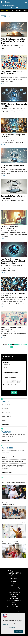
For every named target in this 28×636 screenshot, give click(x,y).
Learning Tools (6, 412)
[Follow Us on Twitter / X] (15, 7)
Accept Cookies (19, 631)
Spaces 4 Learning (14, 611)
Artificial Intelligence (7, 404)
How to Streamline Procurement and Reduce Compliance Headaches (13, 503)
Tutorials (12, 10)
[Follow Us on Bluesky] (11, 8)
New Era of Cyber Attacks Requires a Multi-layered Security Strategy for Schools (13, 261)
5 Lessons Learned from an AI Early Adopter (12, 328)
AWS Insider (14, 586)
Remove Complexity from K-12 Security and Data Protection (13, 451)
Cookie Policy (5, 624)
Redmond (14, 604)
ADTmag (14, 583)
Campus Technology (14, 590)
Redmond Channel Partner (14, 606)
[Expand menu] (26, 2)
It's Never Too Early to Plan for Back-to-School (13, 523)
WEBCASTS (6, 432)
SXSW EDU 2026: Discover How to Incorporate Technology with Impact (13, 483)
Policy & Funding (6, 416)
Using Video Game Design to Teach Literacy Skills (11, 72)
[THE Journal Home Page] (7, 2)
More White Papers (7, 472)
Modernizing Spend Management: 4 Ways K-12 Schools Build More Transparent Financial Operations (13, 467)
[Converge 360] (14, 573)
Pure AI (14, 602)
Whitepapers (7, 448)
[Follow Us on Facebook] (13, 7)
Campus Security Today (14, 588)
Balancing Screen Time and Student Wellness (11, 227)
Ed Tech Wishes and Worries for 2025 (12, 166)
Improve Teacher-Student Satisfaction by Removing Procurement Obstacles (12, 542)
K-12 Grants (18, 10)
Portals (5, 401)
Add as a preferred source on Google (8, 5)
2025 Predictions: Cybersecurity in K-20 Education (14, 105)
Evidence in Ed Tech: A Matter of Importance (13, 197)
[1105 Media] (14, 578)
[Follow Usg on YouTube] (17, 8)
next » (15, 347)
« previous (4, 344)
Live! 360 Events (14, 594)
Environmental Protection (14, 592)
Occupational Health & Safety (14, 600)
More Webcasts (6, 440)
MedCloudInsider (14, 598)
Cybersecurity (5, 408)
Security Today (14, 609)
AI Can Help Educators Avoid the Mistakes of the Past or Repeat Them (13, 41)
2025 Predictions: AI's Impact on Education (13, 135)
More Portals (5, 424)
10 (11, 347)
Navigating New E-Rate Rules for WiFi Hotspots (13, 294)
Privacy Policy (13, 377)
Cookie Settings (12, 627)
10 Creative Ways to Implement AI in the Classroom (12, 456)
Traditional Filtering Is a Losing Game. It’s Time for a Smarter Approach (13, 435)
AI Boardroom (14, 581)
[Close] (22, 614)
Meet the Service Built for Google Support (12, 461)
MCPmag (14, 596)
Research (25, 10)
